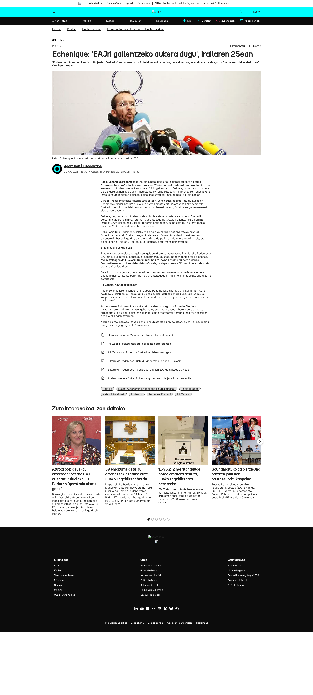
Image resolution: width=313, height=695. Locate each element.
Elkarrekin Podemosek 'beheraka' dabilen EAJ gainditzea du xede (148, 369)
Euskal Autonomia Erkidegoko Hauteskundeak (146, 388)
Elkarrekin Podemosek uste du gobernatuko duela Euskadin (144, 361)
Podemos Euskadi (160, 394)
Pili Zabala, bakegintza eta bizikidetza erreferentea (139, 343)
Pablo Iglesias (189, 388)
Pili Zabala (183, 394)
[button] (260, 441)
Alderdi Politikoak (114, 394)
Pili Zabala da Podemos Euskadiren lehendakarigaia (139, 352)
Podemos (136, 394)
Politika (107, 388)
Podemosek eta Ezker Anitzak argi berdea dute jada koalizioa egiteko (151, 378)
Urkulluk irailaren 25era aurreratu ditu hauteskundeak (141, 335)
